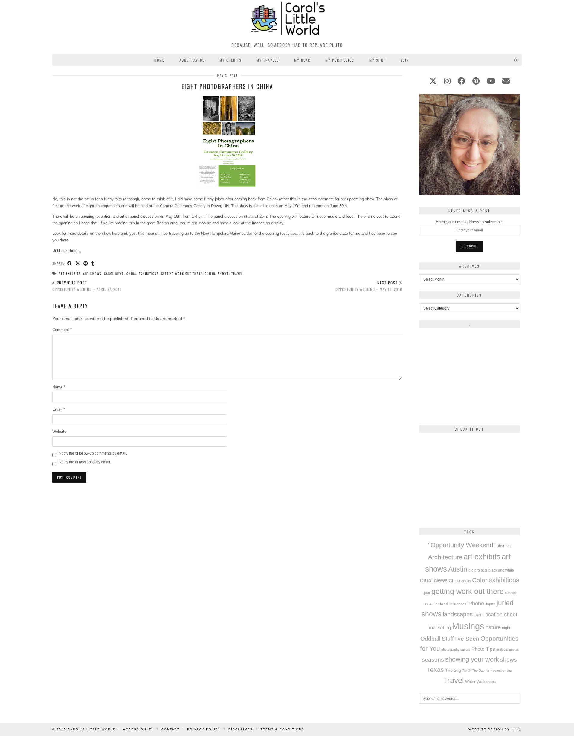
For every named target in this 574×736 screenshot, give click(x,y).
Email (58, 409)
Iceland (441, 603)
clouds (466, 581)
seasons (433, 659)
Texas (435, 669)
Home (159, 60)
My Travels (268, 60)
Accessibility (138, 729)
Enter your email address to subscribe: (469, 222)
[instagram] (447, 81)
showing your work (472, 659)
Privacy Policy (204, 729)
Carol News (114, 273)
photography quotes (455, 649)
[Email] (506, 81)
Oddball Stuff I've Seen (449, 639)
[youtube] (491, 81)
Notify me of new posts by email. (85, 462)
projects (502, 649)
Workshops (486, 681)
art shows (92, 273)
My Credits (230, 60)
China (131, 273)
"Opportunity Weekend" (462, 545)
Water (470, 682)
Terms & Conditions (282, 729)
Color (479, 580)
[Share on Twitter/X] (78, 263)
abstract (504, 546)
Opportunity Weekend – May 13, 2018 (368, 286)
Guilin (210, 273)
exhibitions (149, 273)
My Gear (302, 60)
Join (405, 60)
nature (493, 627)
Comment (62, 329)
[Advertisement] (227, 528)
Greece (510, 593)
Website (59, 431)
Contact (170, 729)
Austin (457, 569)
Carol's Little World (92, 729)
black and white (501, 570)
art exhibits (70, 273)
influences (457, 604)
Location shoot (499, 615)
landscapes (458, 614)
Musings (468, 626)
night (506, 628)
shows (223, 273)
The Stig (453, 670)
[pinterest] (476, 81)
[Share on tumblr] (93, 263)
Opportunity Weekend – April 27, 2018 (87, 286)
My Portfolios (339, 60)
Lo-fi (477, 615)
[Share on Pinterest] (86, 263)
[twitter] (433, 81)
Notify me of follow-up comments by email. (93, 453)
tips (509, 670)
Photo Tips (483, 649)
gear (426, 592)
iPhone (475, 604)
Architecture (445, 557)
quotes (514, 649)
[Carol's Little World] (287, 19)
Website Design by (495, 729)
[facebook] (461, 81)
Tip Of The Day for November (484, 670)
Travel (237, 273)
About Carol (191, 60)
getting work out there (181, 273)
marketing (440, 627)
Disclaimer (240, 729)
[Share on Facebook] (70, 263)
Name (58, 387)
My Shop (377, 60)
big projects (477, 570)
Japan (490, 604)
